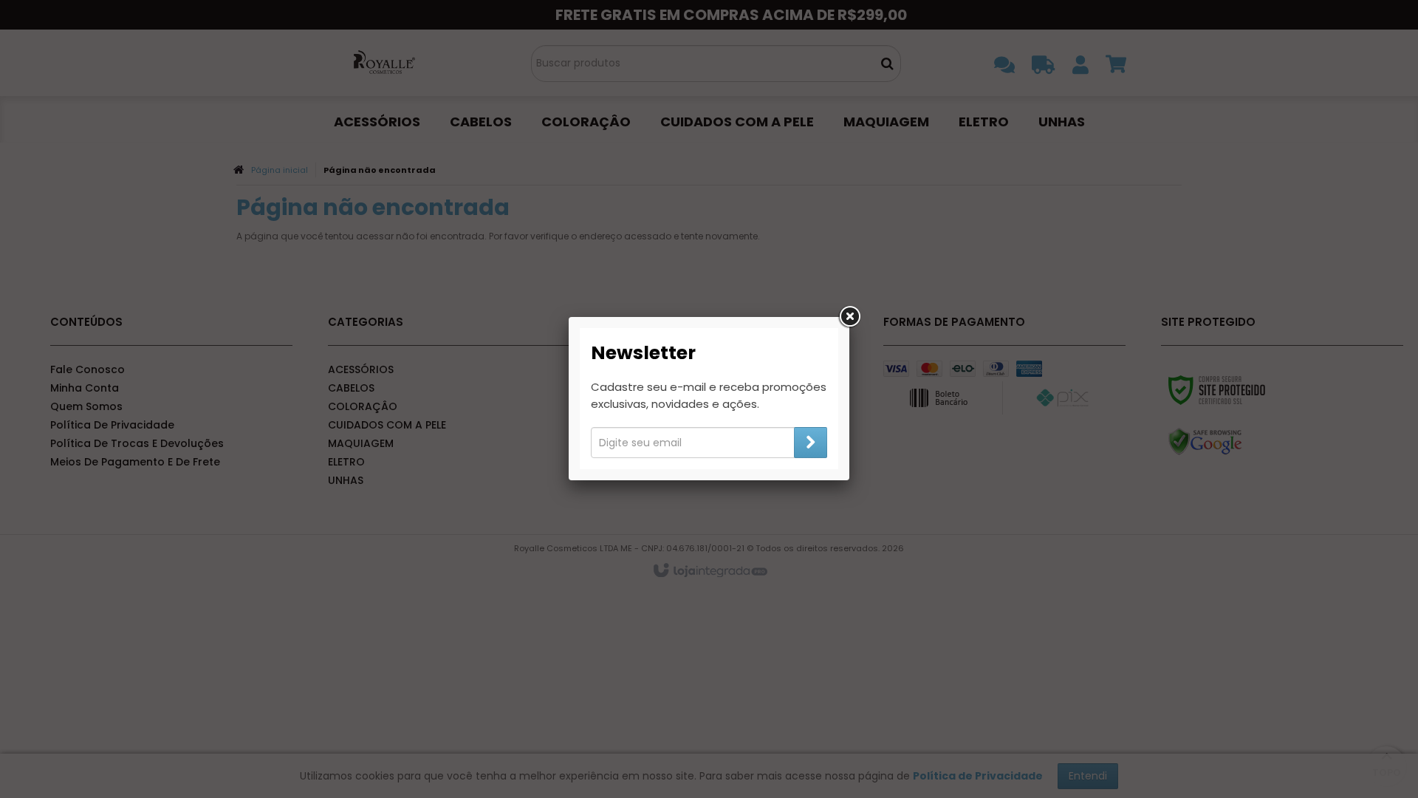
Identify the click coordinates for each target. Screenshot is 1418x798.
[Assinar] (810, 442)
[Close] (849, 317)
